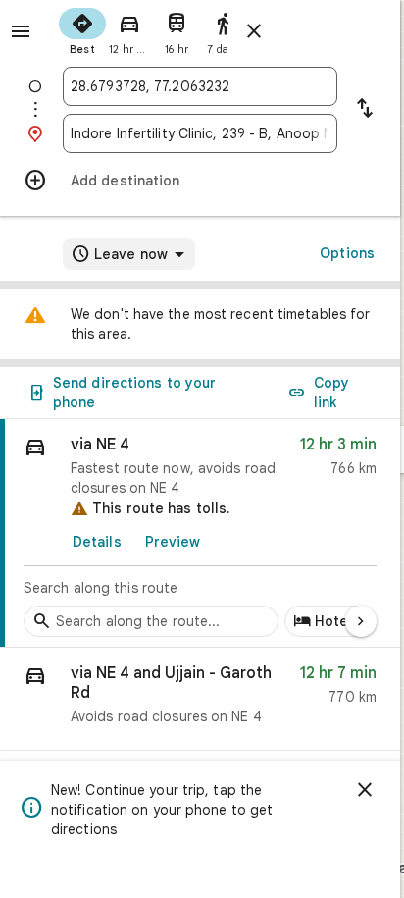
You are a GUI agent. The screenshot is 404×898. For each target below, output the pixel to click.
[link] (200, 533)
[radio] (82, 29)
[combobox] (200, 86)
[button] (200, 699)
